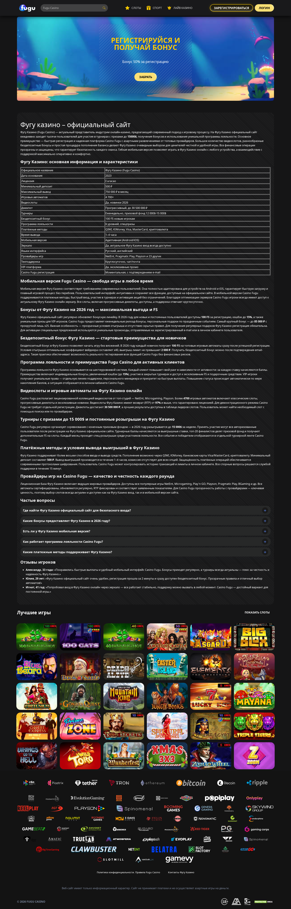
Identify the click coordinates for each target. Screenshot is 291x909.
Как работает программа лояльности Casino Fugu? (63, 542)
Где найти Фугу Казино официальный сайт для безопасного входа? (77, 510)
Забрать (145, 77)
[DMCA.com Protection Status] (264, 902)
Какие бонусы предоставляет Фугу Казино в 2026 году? (66, 521)
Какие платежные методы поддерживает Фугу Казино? (67, 552)
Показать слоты (257, 612)
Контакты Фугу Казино (181, 872)
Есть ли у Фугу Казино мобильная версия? (56, 531)
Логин (264, 8)
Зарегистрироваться (231, 8)
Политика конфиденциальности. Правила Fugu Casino (128, 872)
